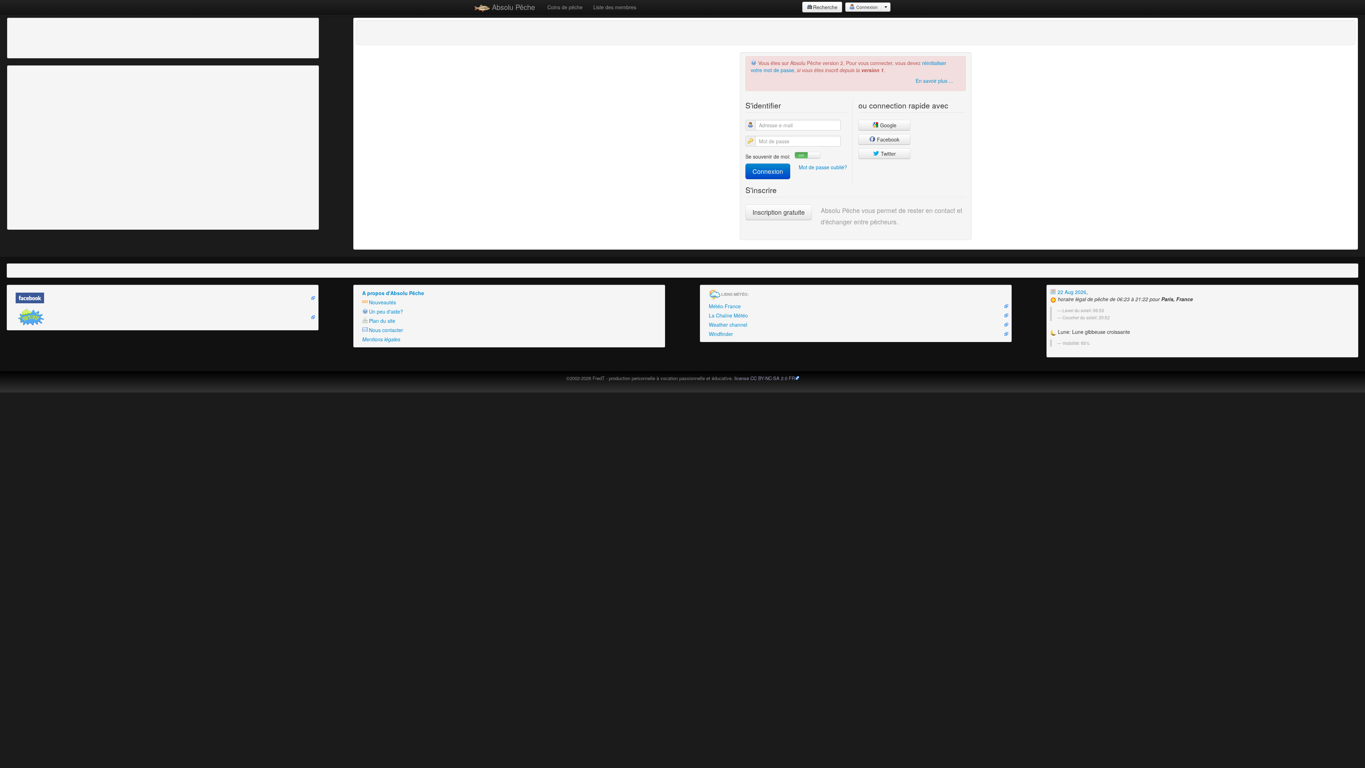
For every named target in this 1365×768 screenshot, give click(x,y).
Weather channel (728, 324)
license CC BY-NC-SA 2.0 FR (764, 378)
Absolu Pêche (512, 7)
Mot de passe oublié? (823, 167)
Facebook (887, 139)
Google (887, 125)
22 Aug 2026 (1071, 291)
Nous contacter (386, 330)
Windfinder (721, 333)
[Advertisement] (48, 37)
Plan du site (382, 320)
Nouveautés (382, 302)
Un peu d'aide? (386, 311)
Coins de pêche (565, 7)
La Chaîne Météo (728, 315)
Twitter (887, 153)
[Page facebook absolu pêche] (162, 298)
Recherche (825, 7)
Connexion (866, 7)
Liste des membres (614, 7)
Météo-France (725, 306)
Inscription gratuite (779, 212)
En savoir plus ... (934, 80)
